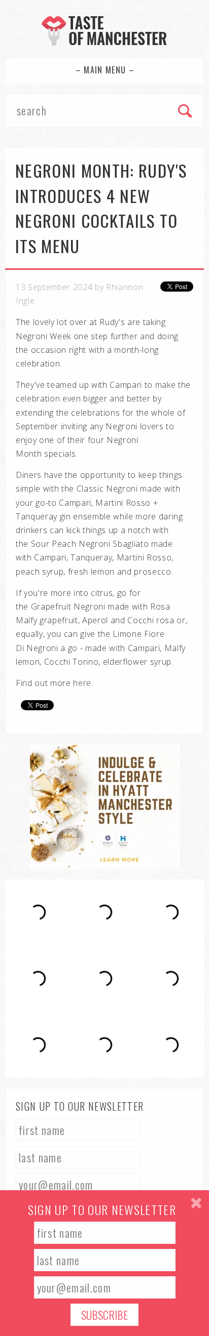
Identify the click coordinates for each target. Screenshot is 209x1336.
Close (196, 1203)
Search (185, 111)
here (82, 683)
